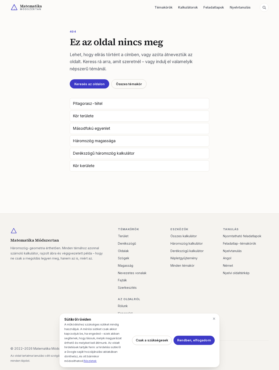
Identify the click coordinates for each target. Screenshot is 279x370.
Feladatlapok (213, 7)
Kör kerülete (83, 165)
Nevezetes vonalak (132, 273)
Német (228, 265)
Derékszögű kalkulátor (187, 251)
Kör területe (83, 116)
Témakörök (163, 7)
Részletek (90, 361)
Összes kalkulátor (183, 236)
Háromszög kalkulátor (186, 243)
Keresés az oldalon (89, 84)
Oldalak (123, 251)
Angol (227, 258)
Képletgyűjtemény (183, 258)
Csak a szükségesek (152, 340)
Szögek (123, 258)
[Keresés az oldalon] (264, 7)
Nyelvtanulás (240, 7)
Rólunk (123, 306)
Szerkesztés (127, 287)
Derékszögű (127, 243)
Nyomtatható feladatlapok (242, 236)
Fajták (122, 280)
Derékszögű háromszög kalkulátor (103, 153)
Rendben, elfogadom (194, 340)
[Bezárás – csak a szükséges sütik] (214, 318)
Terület (123, 236)
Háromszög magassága (94, 140)
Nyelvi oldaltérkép (236, 273)
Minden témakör (182, 265)
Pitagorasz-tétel (87, 103)
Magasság (125, 265)
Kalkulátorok (188, 7)
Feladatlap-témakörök (239, 243)
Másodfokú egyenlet (91, 128)
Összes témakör (129, 84)
